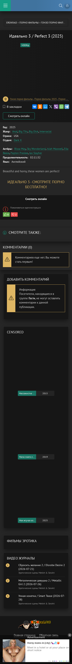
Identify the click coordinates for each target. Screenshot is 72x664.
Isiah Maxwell (55, 149)
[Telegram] (67, 106)
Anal (14, 131)
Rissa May (20, 149)
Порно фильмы (29, 22)
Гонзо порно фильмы (54, 22)
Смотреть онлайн (19, 116)
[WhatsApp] (61, 106)
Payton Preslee (19, 153)
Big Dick (33, 131)
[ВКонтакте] (34, 106)
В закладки (14, 107)
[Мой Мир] (45, 106)
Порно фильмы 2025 (45, 99)
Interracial (45, 131)
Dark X (18, 140)
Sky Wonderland (36, 149)
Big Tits (23, 131)
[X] (50, 106)
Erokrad (11, 22)
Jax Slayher (35, 153)
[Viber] (56, 106)
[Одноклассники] (40, 106)
